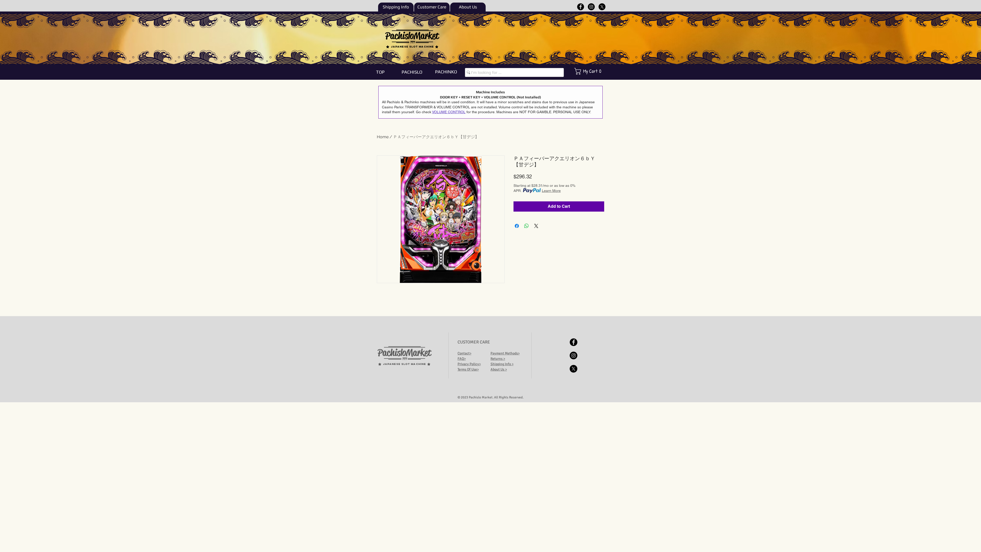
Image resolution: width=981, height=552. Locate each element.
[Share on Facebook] (517, 226)
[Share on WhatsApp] (526, 226)
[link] (591, 71)
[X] (602, 6)
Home (383, 136)
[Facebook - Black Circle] (580, 6)
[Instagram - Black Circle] (591, 6)
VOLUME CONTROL (448, 112)
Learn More (551, 191)
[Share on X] (536, 226)
